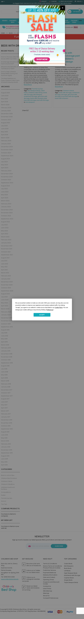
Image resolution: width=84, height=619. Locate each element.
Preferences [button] (49, 310)
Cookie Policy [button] (59, 307)
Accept (42, 314)
